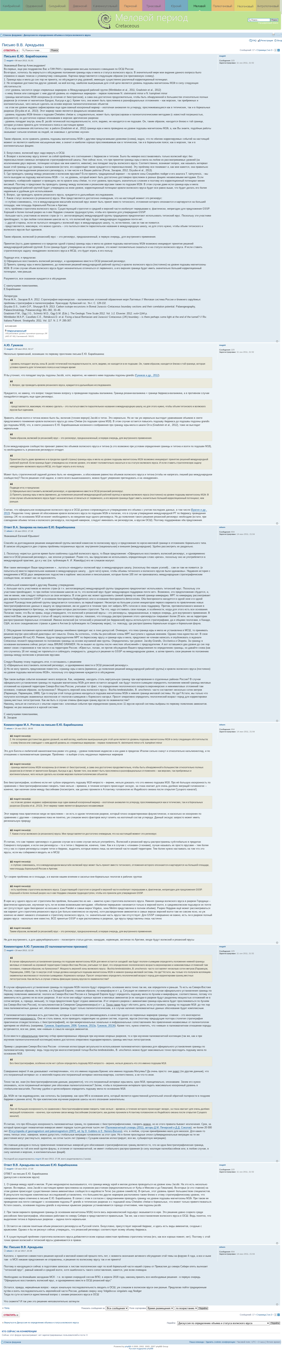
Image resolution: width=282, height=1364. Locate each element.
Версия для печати (273, 34)
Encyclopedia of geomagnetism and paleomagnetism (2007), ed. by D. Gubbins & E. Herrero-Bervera (65, 1131)
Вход (279, 40)
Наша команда (196, 1342)
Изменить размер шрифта (279, 34)
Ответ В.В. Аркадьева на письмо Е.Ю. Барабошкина (40, 1165)
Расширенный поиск (268, 23)
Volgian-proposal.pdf (16, 331)
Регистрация (267, 40)
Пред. (7, 1308)
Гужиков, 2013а (87, 1025)
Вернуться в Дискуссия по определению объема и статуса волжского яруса (41, 1322)
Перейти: (171, 1323)
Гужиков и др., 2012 (147, 375)
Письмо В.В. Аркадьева (23, 45)
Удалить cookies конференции (220, 1342)
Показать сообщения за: (93, 1308)
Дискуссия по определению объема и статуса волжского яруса (57, 35)
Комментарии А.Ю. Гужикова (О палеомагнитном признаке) (45, 946)
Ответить (6, 49)
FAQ (254, 40)
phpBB (128, 1346)
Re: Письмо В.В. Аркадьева (23, 1247)
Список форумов (12, 35)
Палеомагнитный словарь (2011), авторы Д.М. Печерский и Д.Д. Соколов (148, 1127)
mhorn (9, 531)
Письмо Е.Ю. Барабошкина (25, 56)
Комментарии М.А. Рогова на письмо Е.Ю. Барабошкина (43, 724)
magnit (10, 60)
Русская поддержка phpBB (141, 1348)
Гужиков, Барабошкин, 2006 (61, 1025)
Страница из (264, 50)
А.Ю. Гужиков (13, 345)
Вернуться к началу (277, 341)
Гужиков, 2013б (106, 1025)
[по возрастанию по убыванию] (192, 1308)
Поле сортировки (138, 1308)
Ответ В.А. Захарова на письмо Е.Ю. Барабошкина (39, 527)
